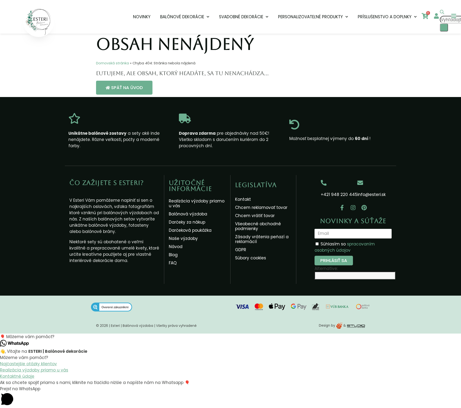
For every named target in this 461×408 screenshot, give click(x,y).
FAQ (173, 263)
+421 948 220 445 (339, 194)
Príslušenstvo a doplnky (385, 16)
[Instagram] (353, 207)
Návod (175, 247)
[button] (230, 337)
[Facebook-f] (342, 207)
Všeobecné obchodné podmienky (258, 226)
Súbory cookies (250, 258)
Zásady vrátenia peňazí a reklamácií (262, 239)
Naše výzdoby (183, 238)
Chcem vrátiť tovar (255, 216)
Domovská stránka (112, 63)
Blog (173, 255)
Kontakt (243, 199)
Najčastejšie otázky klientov (28, 364)
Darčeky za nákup (187, 222)
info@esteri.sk (371, 194)
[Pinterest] (364, 207)
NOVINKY (142, 16)
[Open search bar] (442, 13)
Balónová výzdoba (188, 214)
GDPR (240, 250)
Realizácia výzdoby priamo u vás (196, 203)
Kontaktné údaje (17, 376)
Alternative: (326, 268)
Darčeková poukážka (190, 230)
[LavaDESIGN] (339, 325)
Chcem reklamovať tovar (261, 207)
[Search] (444, 27)
